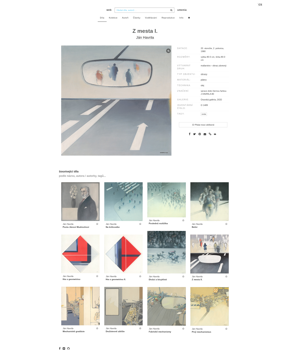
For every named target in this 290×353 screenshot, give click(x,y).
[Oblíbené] (189, 18)
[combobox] (144, 10)
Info (181, 17)
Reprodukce (168, 17)
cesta (204, 114)
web (109, 10)
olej (202, 85)
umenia (182, 10)
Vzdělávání (151, 17)
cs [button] (260, 4)
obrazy (204, 74)
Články (136, 17)
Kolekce (113, 17)
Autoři (125, 17)
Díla (102, 17)
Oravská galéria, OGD (211, 99)
